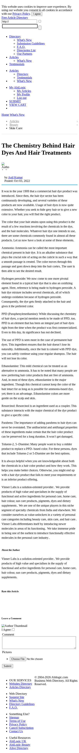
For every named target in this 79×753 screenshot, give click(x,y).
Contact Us (16, 731)
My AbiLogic (17, 87)
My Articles (24, 91)
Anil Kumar (15, 177)
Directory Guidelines (22, 704)
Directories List (26, 50)
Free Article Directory (15, 17)
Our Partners (24, 53)
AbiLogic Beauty (19, 744)
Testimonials (16, 64)
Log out (21, 97)
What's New (24, 40)
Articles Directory (20, 687)
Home (5, 114)
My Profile (23, 94)
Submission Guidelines (31, 43)
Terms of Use (17, 721)
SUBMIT (15, 101)
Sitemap (14, 717)
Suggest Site (16, 697)
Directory (15, 36)
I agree (37, 13)
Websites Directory (20, 683)
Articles (14, 57)
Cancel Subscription (21, 727)
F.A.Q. (21, 46)
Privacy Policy (21, 13)
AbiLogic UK (17, 741)
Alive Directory (18, 748)
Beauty (14, 124)
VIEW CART (17, 104)
